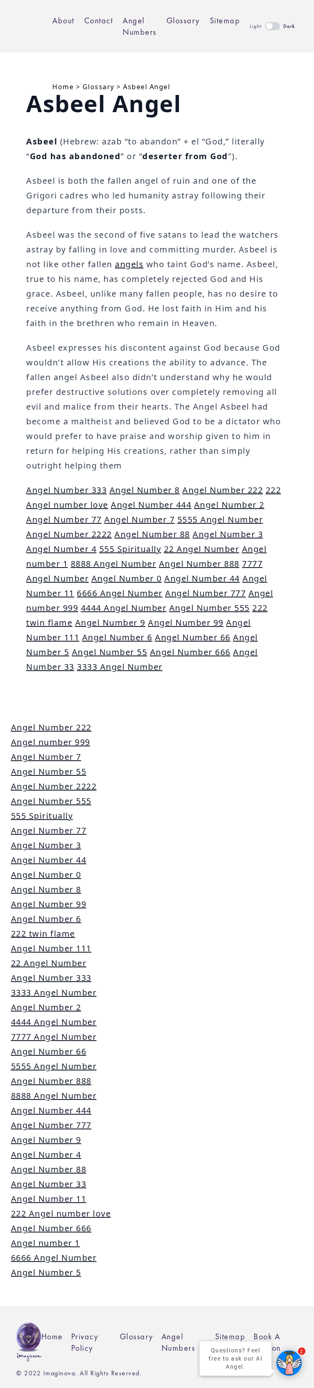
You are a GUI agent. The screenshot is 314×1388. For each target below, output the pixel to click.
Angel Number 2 (229, 504)
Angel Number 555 (209, 607)
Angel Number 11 (49, 1198)
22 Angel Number (202, 548)
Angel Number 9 (110, 622)
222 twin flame (43, 933)
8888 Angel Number (114, 563)
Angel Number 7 (139, 519)
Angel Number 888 (199, 563)
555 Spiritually (130, 548)
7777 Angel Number (54, 1036)
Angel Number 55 (110, 652)
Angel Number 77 (64, 519)
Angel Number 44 (202, 578)
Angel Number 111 (51, 948)
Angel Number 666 (190, 652)
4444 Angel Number (124, 607)
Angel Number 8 (145, 490)
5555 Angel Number (220, 519)
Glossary (183, 20)
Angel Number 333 (66, 490)
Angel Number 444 (151, 504)
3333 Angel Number (120, 666)
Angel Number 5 (46, 1272)
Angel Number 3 (228, 534)
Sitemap (225, 20)
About (63, 20)
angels (129, 264)
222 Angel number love (61, 1213)
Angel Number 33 (49, 1184)
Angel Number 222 (222, 490)
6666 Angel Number (120, 593)
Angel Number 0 (127, 578)
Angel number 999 (50, 742)
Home (63, 86)
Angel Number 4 (61, 548)
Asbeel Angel (146, 86)
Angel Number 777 (205, 593)
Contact (98, 20)
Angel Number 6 (117, 637)
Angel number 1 (45, 1242)
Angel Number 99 (186, 622)
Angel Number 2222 (69, 534)
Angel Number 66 (193, 637)
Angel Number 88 (152, 534)
